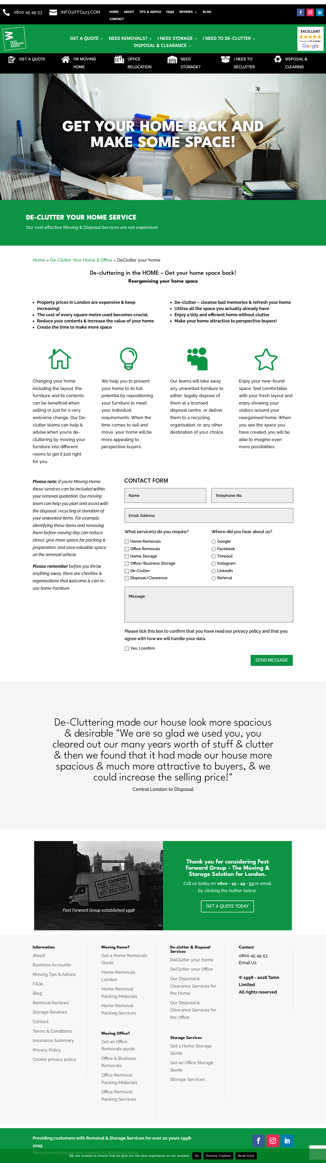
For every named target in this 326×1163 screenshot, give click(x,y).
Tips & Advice (150, 12)
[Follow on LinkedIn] (320, 12)
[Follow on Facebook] (301, 12)
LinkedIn (225, 570)
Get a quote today (227, 906)
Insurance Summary (53, 1040)
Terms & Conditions (52, 1031)
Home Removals (145, 541)
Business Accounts (52, 964)
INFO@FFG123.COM (80, 12)
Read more (246, 1156)
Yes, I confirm (142, 648)
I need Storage (175, 39)
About (129, 12)
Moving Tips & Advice (54, 974)
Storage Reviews (50, 1012)
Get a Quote (84, 39)
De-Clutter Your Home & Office (81, 260)
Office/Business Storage (152, 563)
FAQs (170, 12)
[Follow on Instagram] (310, 12)
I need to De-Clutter (227, 39)
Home (114, 12)
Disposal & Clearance (160, 46)
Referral (224, 578)
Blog (207, 12)
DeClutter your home (191, 959)
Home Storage (143, 556)
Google (224, 541)
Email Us (248, 962)
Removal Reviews (51, 1002)
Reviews (186, 12)
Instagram (226, 563)
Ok (197, 1156)
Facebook (226, 549)
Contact (117, 19)
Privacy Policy (47, 1049)
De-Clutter (140, 570)
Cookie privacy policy (54, 1059)
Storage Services (187, 1079)
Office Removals (145, 549)
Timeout (225, 556)
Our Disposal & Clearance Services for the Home (193, 986)
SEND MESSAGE (271, 660)
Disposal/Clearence (149, 578)
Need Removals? (128, 39)
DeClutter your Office (191, 969)
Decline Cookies (218, 1156)
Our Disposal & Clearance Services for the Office (193, 1010)
